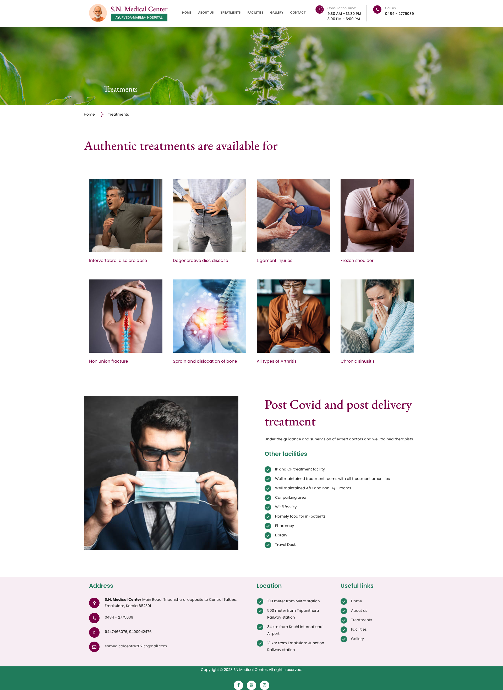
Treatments (231, 12)
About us (206, 12)
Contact (298, 12)
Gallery (276, 12)
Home (186, 12)
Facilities (255, 12)
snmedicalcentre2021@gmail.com (136, 646)
